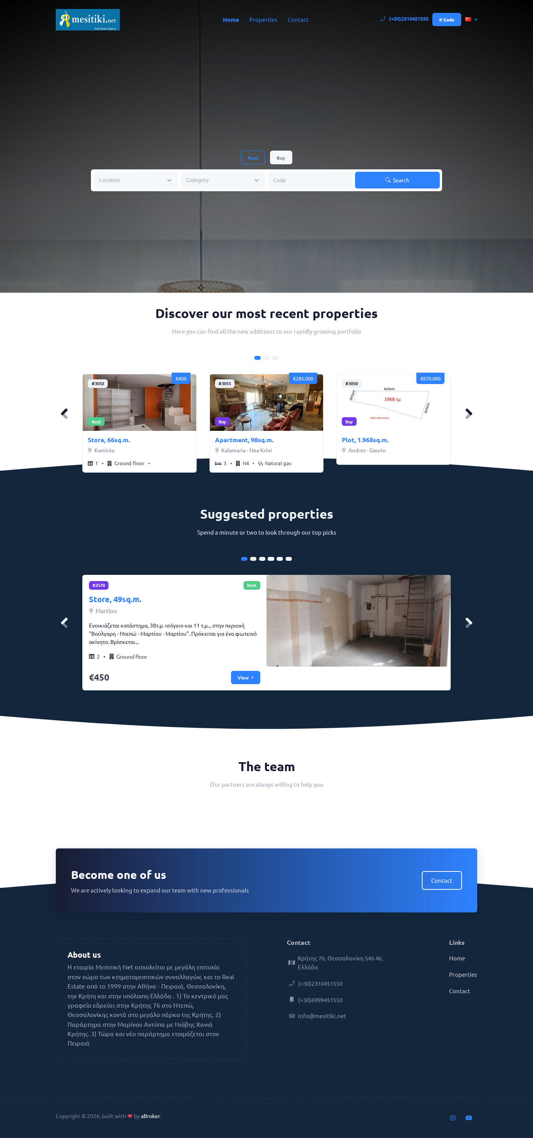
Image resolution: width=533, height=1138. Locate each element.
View (244, 677)
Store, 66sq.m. (109, 440)
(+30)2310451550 (409, 18)
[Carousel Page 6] (289, 559)
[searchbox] (131, 179)
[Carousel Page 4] (271, 559)
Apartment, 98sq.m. (244, 440)
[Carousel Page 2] (266, 358)
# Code (447, 19)
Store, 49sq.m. (115, 599)
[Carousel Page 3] (275, 358)
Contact (298, 19)
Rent (253, 158)
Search (400, 179)
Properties (263, 19)
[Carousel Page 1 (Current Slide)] (257, 358)
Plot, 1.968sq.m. (365, 440)
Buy (281, 158)
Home (231, 19)
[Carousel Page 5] (280, 559)
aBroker (150, 1115)
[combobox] (136, 180)
